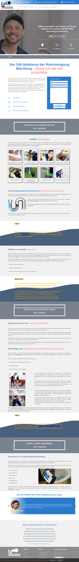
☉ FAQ (24, 554)
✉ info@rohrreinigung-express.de (61, 552)
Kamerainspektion (15, 180)
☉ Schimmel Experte (43, 557)
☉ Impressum (26, 556)
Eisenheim (42, 541)
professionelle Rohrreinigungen (49, 426)
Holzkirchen (29, 541)
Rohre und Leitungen (34, 200)
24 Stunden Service (19, 106)
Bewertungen (46, 7)
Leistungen (53, 7)
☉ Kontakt (25, 552)
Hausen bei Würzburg (49, 538)
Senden (59, 104)
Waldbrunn (35, 533)
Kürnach (35, 541)
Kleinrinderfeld (51, 536)
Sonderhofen (28, 533)
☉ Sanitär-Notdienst (43, 552)
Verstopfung (25, 234)
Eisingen (45, 531)
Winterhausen (41, 528)
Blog (40, 7)
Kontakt (26, 7)
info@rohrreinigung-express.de (45, 2)
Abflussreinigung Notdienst (62, 179)
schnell (16, 256)
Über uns (31, 7)
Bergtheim (52, 531)
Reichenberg (27, 538)
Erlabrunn (29, 528)
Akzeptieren (59, 560)
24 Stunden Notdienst (24, 2)
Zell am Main (27, 536)
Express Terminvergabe (20, 102)
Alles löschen (59, 107)
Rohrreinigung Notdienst (15, 162)
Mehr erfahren (53, 560)
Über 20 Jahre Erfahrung (20, 110)
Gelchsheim (49, 528)
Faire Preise (16, 97)
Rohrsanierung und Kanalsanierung (31, 180)
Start (21, 7)
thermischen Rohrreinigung (17, 407)
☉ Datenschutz (26, 557)
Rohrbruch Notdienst (31, 162)
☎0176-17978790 (57, 36)
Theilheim (43, 536)
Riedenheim (38, 538)
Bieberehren (35, 536)
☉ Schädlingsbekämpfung (44, 554)
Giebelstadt (51, 533)
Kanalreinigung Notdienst (46, 162)
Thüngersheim (37, 531)
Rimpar (34, 528)
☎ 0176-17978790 (67, 2)
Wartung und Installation (62, 162)
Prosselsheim (44, 533)
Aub (32, 538)
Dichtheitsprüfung (46, 180)
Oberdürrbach (49, 541)
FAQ (36, 7)
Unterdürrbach (28, 531)
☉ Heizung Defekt (42, 556)
